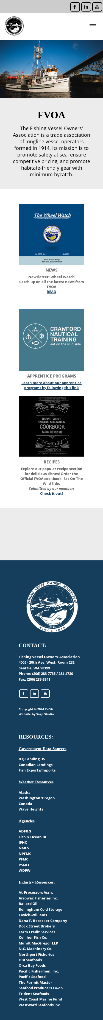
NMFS (24, 847)
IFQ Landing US (32, 758)
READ (51, 291)
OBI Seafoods (30, 959)
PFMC (23, 859)
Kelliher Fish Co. (33, 937)
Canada (25, 803)
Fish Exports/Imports (37, 770)
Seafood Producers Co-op (41, 987)
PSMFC (24, 864)
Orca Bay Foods (32, 965)
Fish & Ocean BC (33, 836)
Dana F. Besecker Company (43, 920)
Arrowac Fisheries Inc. (38, 898)
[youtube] (97, 6)
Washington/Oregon (37, 797)
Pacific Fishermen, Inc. (39, 971)
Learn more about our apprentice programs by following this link (51, 385)
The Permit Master (35, 982)
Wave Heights (31, 809)
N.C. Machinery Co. (35, 948)
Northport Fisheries (36, 954)
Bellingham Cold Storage (40, 909)
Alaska (24, 792)
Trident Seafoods (34, 993)
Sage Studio (45, 714)
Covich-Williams (33, 914)
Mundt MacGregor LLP (38, 943)
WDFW (24, 870)
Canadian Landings (35, 764)
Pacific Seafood (32, 976)
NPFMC (25, 853)
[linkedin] (86, 6)
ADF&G (25, 831)
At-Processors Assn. (36, 892)
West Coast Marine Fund (40, 999)
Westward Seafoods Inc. (40, 1004)
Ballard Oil (28, 903)
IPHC (23, 842)
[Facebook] (75, 6)
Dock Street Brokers (37, 926)
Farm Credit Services (37, 931)
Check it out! (51, 493)
